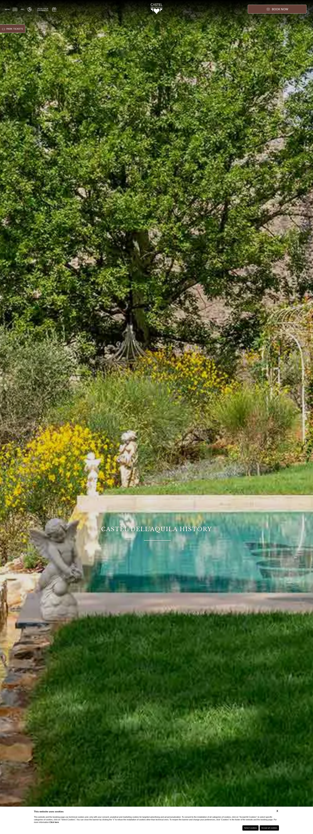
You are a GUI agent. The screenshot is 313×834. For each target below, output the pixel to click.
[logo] (157, 9)
